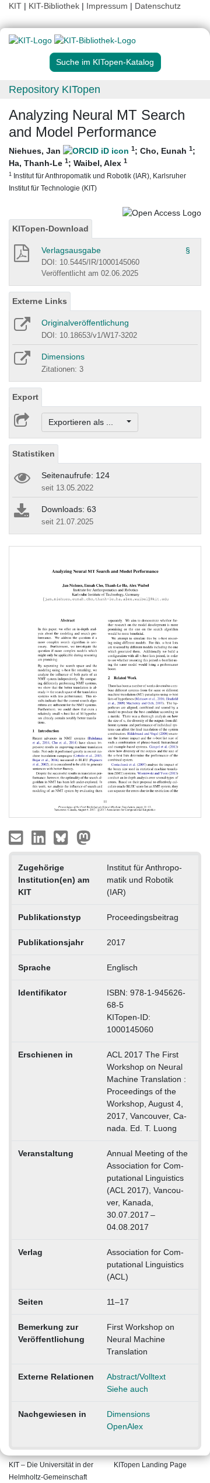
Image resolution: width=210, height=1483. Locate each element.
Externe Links (39, 301)
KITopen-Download (50, 228)
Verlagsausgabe (71, 250)
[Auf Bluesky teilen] (64, 837)
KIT (15, 6)
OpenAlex (125, 1426)
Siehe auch (127, 1389)
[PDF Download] (20, 256)
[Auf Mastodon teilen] (83, 837)
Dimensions (63, 356)
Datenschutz (158, 6)
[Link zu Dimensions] (21, 362)
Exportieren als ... (86, 422)
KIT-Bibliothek (55, 6)
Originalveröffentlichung (85, 322)
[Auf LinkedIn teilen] (40, 837)
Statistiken (33, 453)
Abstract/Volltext (136, 1376)
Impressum (107, 6)
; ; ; (102, 168)
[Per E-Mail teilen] (17, 837)
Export (25, 397)
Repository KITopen (54, 89)
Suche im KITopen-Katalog (105, 62)
